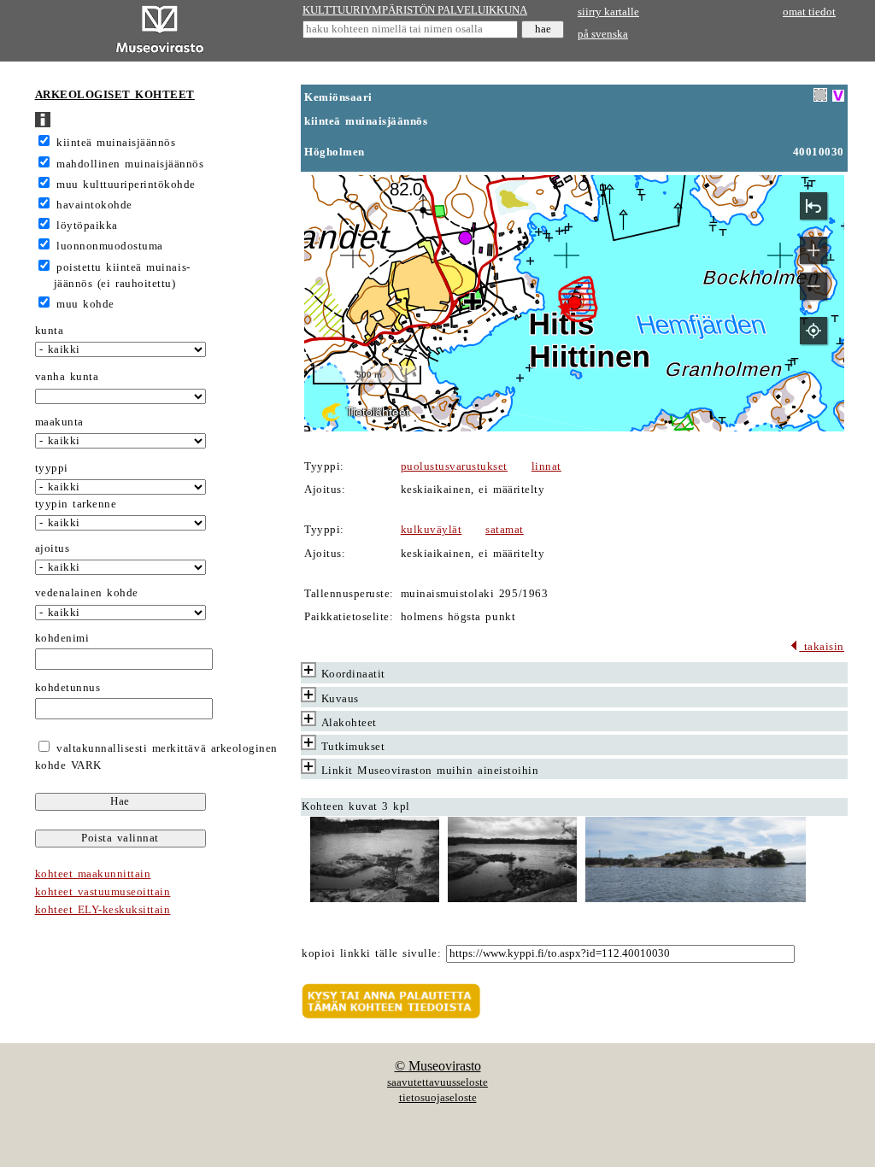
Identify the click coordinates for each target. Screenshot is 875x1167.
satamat (504, 530)
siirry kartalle (608, 12)
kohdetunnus (68, 688)
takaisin (821, 647)
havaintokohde (94, 205)
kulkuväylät (431, 530)
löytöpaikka (87, 226)
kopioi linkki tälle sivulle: (371, 953)
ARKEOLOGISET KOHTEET (115, 95)
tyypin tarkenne (76, 504)
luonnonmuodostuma (109, 246)
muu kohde (85, 304)
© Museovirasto (438, 1066)
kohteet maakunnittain (93, 874)
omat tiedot (809, 12)
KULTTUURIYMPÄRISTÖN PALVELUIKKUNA (414, 10)
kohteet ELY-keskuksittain (103, 910)
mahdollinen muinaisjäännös (129, 164)
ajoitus (52, 548)
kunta (49, 331)
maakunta (59, 422)
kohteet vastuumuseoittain (103, 892)
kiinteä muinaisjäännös (115, 143)
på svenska (603, 34)
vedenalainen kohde (86, 593)
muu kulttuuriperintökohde (126, 185)
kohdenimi (62, 638)
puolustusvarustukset (454, 466)
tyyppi (51, 468)
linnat (546, 466)
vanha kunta (67, 377)
